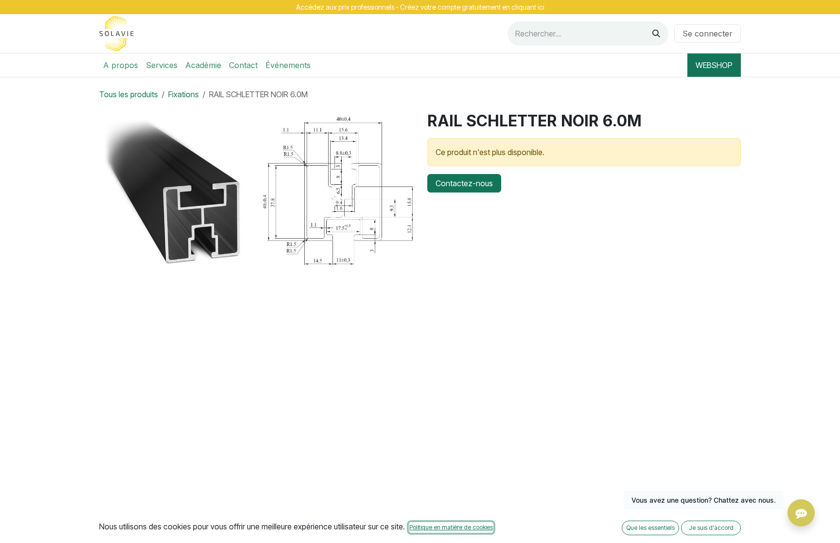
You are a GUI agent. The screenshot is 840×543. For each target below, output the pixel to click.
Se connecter (707, 33)
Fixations (183, 94)
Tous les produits (128, 94)
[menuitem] (120, 65)
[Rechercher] (656, 33)
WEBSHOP (714, 65)
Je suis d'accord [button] (711, 527)
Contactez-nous (464, 183)
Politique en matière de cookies (451, 527)
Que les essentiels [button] (650, 527)
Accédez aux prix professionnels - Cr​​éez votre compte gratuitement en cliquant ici (420, 7)
